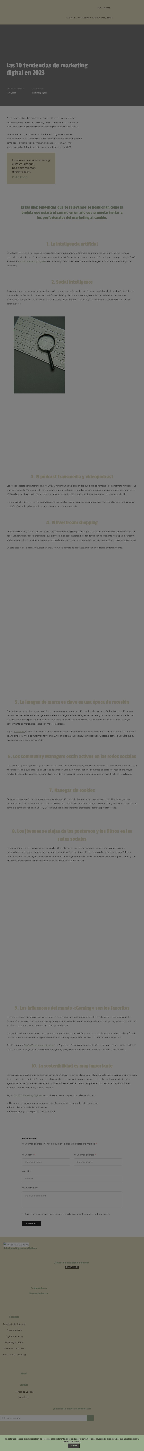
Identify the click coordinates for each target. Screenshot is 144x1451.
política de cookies (72, 1441)
